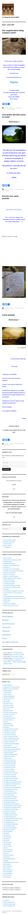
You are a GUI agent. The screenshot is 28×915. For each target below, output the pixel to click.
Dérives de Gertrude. (8, 707)
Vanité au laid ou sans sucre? (10, 605)
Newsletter (6, 602)
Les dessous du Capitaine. (10, 776)
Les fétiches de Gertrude (9, 785)
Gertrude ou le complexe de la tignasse (13, 570)
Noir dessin (6, 840)
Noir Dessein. (6, 838)
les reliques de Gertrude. (9, 813)
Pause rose (6, 853)
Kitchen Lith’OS (7, 545)
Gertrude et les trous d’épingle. (11, 569)
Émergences (6, 567)
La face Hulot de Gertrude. (10, 751)
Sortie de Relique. (7, 873)
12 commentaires (5, 309)
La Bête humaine (6, 634)
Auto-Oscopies (7, 558)
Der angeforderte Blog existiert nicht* (13, 31)
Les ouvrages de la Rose (9, 802)
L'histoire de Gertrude (9, 741)
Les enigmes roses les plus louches (12, 782)
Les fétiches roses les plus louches (12, 787)
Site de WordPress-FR (9, 906)
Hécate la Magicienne (7, 616)
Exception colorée (8, 710)
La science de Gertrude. (9, 760)
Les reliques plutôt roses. (9, 816)
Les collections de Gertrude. (10, 773)
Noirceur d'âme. (7, 846)
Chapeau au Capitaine (9, 698)
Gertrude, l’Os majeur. (9, 541)
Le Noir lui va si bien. (8, 769)
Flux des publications (8, 902)
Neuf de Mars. (7, 600)
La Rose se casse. (7, 758)
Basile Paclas (5, 620)
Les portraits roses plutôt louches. (12, 807)
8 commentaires (5, 190)
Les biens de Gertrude (9, 771)
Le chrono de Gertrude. (9, 765)
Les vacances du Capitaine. (10, 827)
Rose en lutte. (6, 868)
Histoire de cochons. (8, 725)
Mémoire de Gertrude (9, 829)
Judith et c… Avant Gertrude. (10, 576)
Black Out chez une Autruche (10, 688)
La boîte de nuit (7, 745)
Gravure (5, 721)
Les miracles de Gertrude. (9, 798)
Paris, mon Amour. (8, 849)
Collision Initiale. (7, 561)
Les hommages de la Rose (10, 793)
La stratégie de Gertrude (9, 762)
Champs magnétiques (9, 696)
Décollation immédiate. (9, 563)
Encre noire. (6, 709)
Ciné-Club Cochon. (8, 703)
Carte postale (8, 315)
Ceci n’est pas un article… (9, 540)
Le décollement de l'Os (9, 767)
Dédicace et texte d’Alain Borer (11, 565)
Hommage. (6, 727)
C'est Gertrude (7, 692)
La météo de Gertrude (9, 756)
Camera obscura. (7, 694)
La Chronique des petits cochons (11, 749)
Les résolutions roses (8, 822)
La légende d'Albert (8, 752)
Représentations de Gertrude (10, 862)
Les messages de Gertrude (10, 796)
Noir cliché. (6, 833)
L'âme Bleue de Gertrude (9, 731)
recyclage (5, 860)
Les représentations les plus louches (12, 818)
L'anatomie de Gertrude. (9, 734)
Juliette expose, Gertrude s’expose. (12, 578)
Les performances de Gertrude (11, 804)
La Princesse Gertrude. (9, 581)
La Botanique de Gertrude (10, 747)
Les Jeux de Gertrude (8, 794)
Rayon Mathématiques (9, 858)
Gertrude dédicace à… (10, 791)
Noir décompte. (7, 836)
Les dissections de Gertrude (10, 778)
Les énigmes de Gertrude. (10, 780)
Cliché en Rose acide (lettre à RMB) (12, 560)
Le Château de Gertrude (9, 763)
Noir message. (7, 844)
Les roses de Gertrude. (9, 826)
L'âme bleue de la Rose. (9, 732)
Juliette (5, 652)
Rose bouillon (6, 864)
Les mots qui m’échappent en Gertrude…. (14, 591)
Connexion (6, 900)
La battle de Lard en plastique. (11, 743)
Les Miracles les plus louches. (10, 800)
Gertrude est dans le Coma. (10, 712)
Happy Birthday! (7, 723)
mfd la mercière (6, 627)
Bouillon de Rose (7, 690)
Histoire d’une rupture (9, 574)
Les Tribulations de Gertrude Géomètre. (13, 596)
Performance (6, 857)
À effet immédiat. (7, 685)
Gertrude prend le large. (9, 718)
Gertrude (6, 107)
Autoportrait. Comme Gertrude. (11, 687)
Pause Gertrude (7, 851)
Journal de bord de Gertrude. (10, 729)
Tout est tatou (7, 877)
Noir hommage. (7, 842)
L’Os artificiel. (7, 547)
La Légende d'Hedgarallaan (10, 754)
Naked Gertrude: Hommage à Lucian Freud (14, 598)
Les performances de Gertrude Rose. (12, 805)
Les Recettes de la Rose (9, 811)
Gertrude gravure (7, 716)
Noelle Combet (6, 631)
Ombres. (5, 847)
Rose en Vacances (8, 869)
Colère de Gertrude (8, 705)
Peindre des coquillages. (9, 603)
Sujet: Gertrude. (7, 875)
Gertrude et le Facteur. (20, 189)
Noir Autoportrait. (8, 831)
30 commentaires (11, 109)
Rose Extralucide (7, 871)
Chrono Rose (6, 701)
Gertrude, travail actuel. (9, 572)
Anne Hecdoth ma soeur (8, 623)
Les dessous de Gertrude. (9, 774)
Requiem (14, 82)
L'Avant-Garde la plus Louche (11, 738)
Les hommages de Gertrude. (10, 789)
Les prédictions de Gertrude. (10, 809)
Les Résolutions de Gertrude (10, 820)
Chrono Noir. (6, 699)
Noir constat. (6, 835)
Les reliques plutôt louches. (10, 815)
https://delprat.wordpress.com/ (10, 642)
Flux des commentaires (9, 904)
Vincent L (4, 638)
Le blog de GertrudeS (10, 17)
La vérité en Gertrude (8, 583)
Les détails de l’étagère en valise (11, 585)
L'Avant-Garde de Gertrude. (10, 736)
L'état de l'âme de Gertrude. (10, 740)
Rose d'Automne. (7, 866)
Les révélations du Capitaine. (10, 824)
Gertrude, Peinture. (8, 720)
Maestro (16, 99)
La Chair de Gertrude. (8, 580)
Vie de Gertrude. (7, 543)
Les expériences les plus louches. (11, 783)
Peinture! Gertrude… (8, 855)
